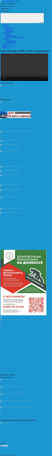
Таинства (5, 38)
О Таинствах (8, 39)
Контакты (5, 46)
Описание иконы (9, 30)
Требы (4, 44)
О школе (7, 33)
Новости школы (9, 35)
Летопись (8, 29)
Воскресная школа (7, 32)
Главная (4, 24)
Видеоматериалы (6, 47)
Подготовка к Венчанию (11, 40)
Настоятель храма (9, 31)
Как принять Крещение (11, 42)
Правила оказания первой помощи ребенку (15, 37)
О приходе (5, 27)
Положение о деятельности (11, 36)
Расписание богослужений (9, 45)
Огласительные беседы (11, 43)
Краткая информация (10, 28)
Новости (7, 25)
